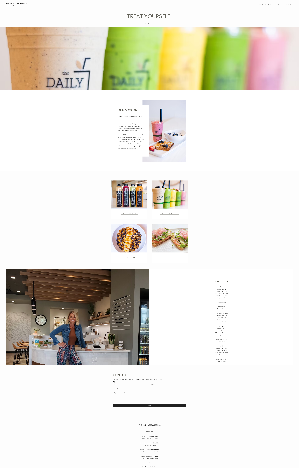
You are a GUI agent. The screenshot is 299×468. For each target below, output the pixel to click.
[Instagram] (114, 382)
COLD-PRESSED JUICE (129, 214)
